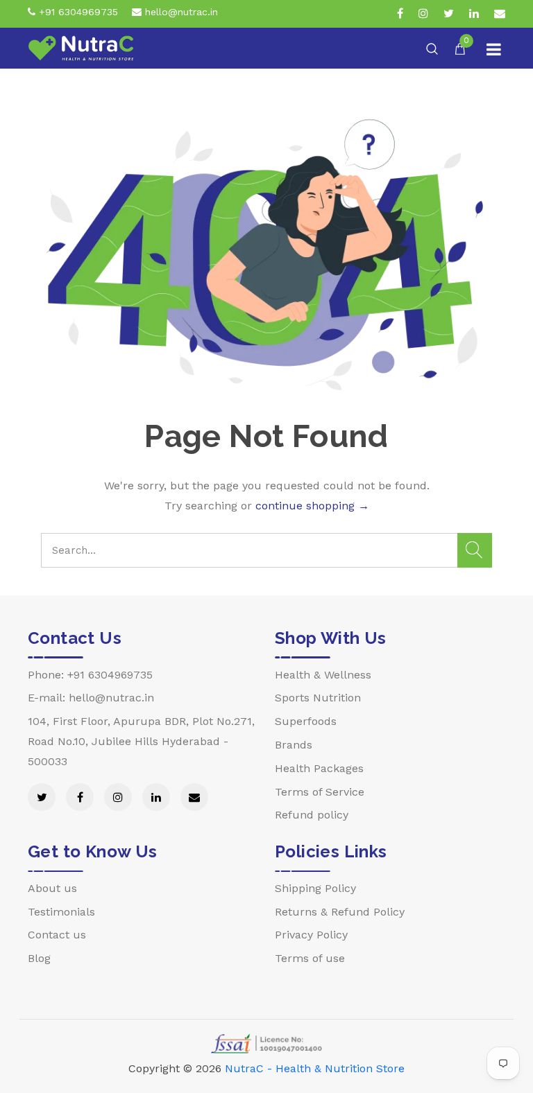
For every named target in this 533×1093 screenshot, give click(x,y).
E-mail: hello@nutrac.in (91, 697)
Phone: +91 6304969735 (90, 674)
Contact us (57, 934)
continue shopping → (312, 505)
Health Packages (319, 768)
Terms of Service (319, 791)
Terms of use (310, 958)
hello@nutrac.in (180, 11)
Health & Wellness (323, 674)
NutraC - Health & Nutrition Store (315, 1068)
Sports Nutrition (318, 697)
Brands (293, 744)
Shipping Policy (315, 888)
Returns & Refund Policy (340, 911)
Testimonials (61, 911)
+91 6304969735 (76, 11)
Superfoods (306, 721)
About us (52, 888)
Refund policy (311, 814)
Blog (39, 958)
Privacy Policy (311, 934)
